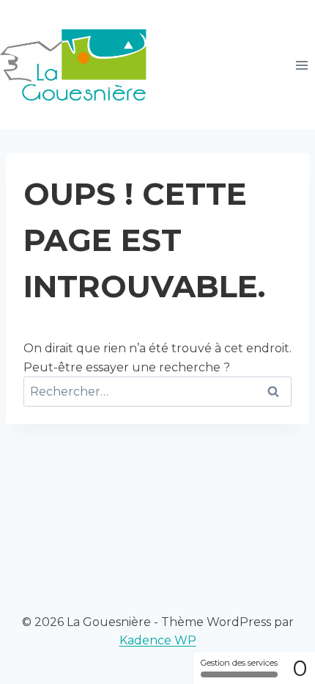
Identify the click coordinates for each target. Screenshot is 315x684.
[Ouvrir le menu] (301, 65)
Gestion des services (239, 663)
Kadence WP (157, 640)
